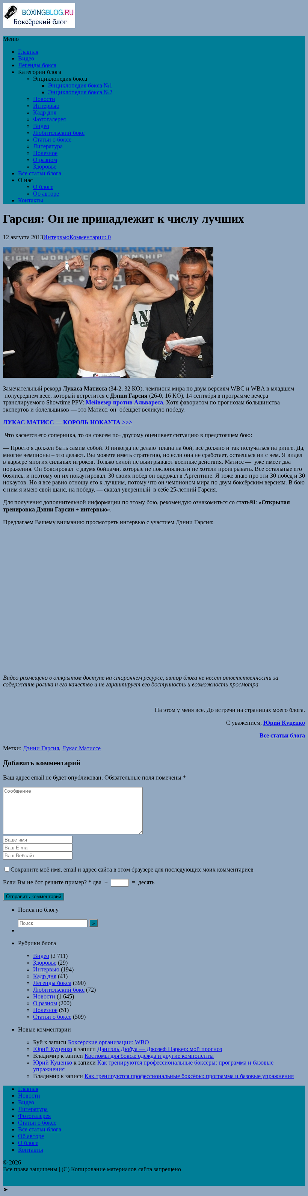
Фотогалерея (49, 119)
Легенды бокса (37, 65)
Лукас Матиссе (81, 748)
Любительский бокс (59, 133)
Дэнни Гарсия (41, 748)
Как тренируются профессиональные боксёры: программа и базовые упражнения (189, 1076)
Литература (48, 146)
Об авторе (46, 193)
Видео (26, 58)
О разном (45, 160)
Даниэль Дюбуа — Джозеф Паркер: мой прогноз (159, 1049)
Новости (44, 99)
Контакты (30, 200)
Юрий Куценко (52, 1049)
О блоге (43, 187)
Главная (28, 51)
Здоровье (44, 166)
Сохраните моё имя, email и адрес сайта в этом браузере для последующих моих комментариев (132, 869)
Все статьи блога (39, 173)
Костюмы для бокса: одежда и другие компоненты (149, 1056)
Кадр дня (44, 112)
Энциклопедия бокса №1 (80, 85)
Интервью (46, 106)
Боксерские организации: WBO (108, 1042)
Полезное (45, 153)
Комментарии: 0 (90, 237)
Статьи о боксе (52, 139)
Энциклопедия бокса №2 (80, 92)
